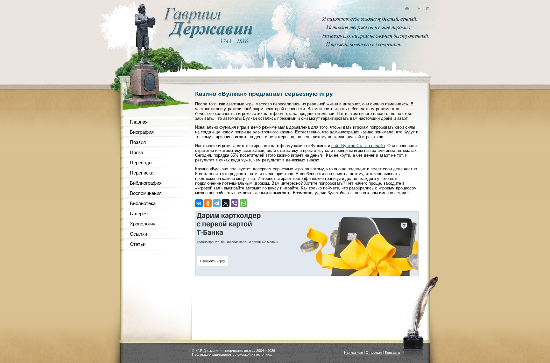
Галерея (139, 213)
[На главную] (406, 9)
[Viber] (234, 203)
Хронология (142, 223)
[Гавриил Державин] (207, 36)
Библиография (146, 183)
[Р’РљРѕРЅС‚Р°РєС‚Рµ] (199, 203)
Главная (139, 122)
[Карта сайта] (417, 9)
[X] (225, 203)
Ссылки (138, 234)
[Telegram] (217, 203)
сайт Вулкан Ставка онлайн (358, 145)
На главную (353, 352)
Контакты (392, 352)
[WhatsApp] (243, 203)
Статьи (137, 244)
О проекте (374, 352)
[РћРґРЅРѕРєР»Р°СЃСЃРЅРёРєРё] (208, 203)
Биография (142, 132)
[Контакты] (427, 9)
